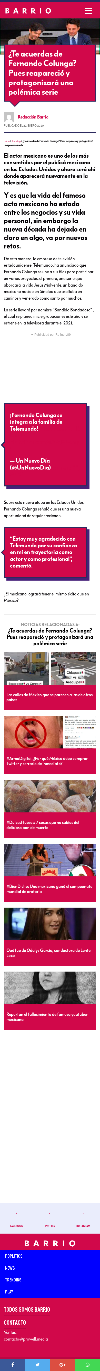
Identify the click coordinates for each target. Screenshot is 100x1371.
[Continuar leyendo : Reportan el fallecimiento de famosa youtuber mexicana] (50, 988)
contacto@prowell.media (26, 1339)
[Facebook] (12, 1365)
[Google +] (62, 1365)
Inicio (6, 141)
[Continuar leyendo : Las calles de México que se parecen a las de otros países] (50, 668)
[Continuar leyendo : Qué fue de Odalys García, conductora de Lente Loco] (50, 924)
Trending (16, 141)
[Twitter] (37, 1365)
